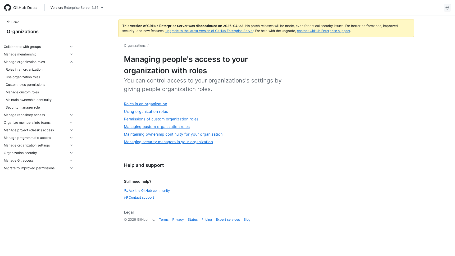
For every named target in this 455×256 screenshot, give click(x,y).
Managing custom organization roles (157, 126)
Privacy (178, 219)
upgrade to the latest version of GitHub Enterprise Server (209, 31)
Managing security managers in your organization (168, 141)
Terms (163, 219)
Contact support (141, 197)
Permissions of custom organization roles (161, 119)
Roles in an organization (145, 103)
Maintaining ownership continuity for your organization (173, 134)
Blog (247, 219)
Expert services (228, 219)
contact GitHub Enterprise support (323, 31)
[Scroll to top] (444, 245)
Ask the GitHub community (149, 190)
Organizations (23, 31)
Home (15, 22)
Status (193, 219)
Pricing (206, 219)
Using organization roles (146, 111)
